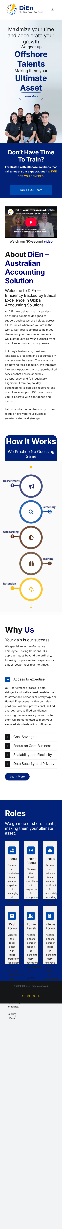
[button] (31, 486)
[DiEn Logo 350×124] (24, 3)
